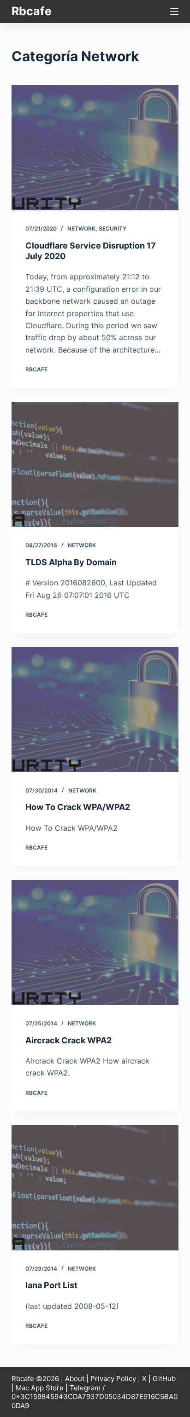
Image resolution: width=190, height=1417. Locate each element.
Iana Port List (51, 1285)
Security (112, 228)
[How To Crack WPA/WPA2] (95, 709)
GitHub (164, 1378)
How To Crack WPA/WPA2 (77, 807)
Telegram (85, 1387)
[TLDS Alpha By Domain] (95, 464)
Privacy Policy (113, 1378)
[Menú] (174, 11)
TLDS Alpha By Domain (71, 562)
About (74, 1378)
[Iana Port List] (95, 1187)
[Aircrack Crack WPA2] (95, 942)
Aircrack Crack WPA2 (68, 1040)
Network (81, 228)
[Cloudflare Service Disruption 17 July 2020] (95, 147)
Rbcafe (32, 11)
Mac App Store (40, 1387)
